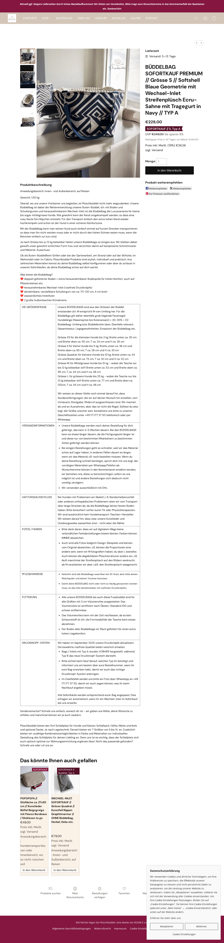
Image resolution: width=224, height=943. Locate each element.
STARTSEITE (30, 18)
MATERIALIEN (64, 18)
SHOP (46, 18)
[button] (12, 18)
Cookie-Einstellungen (141, 928)
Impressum (120, 928)
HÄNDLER (101, 18)
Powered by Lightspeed (112, 934)
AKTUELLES (119, 18)
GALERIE (136, 18)
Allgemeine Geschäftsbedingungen (71, 928)
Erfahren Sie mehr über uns (165, 918)
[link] (184, 933)
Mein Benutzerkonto (75, 895)
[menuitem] (196, 42)
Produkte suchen (51, 893)
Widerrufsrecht (102, 928)
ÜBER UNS (83, 18)
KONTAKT (151, 18)
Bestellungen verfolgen (100, 895)
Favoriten (124, 893)
